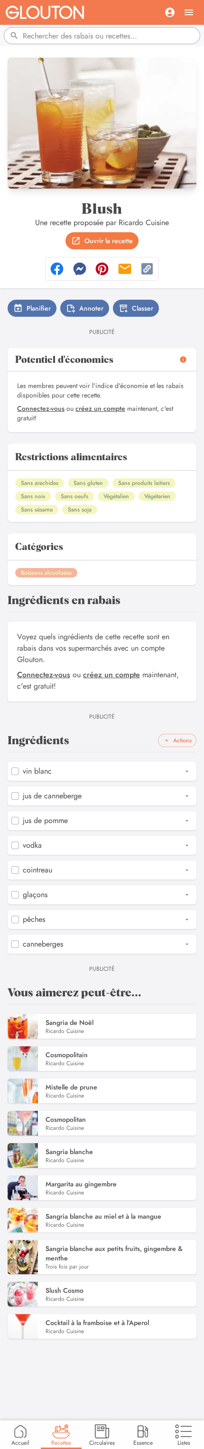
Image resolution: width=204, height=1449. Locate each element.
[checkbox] (15, 771)
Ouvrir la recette (108, 241)
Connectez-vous (41, 408)
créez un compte (100, 408)
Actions (182, 740)
